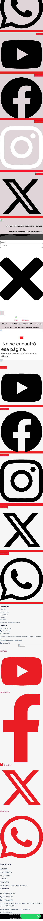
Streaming (25, 320)
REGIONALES (27, 324)
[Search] (2, 313)
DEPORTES (8, 327)
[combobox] (21, 245)
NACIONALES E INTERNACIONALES (27, 327)
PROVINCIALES (15, 324)
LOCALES (4, 324)
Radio (16, 320)
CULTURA (38, 324)
